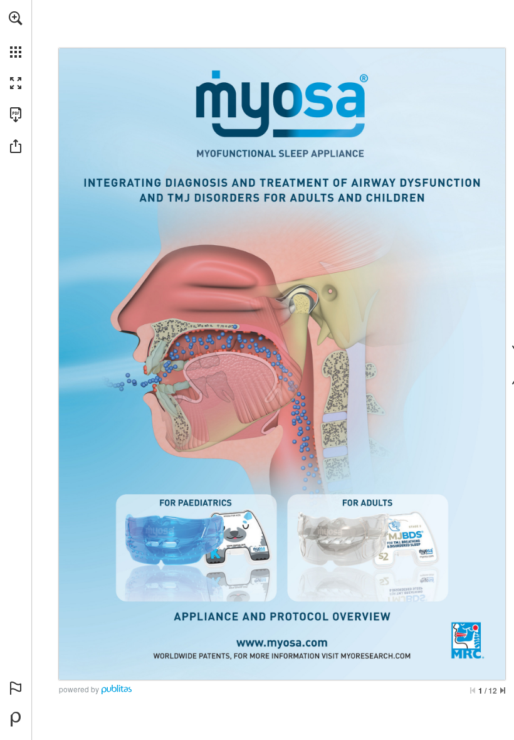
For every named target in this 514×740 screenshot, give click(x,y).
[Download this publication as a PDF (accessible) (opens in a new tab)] (15, 114)
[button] (15, 18)
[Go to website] (282, 642)
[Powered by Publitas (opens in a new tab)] (15, 719)
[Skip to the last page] (502, 690)
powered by (79, 689)
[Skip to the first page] (472, 690)
